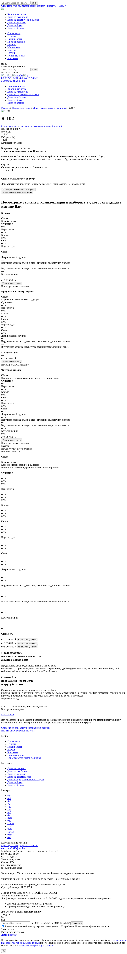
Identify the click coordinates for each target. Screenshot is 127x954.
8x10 (9, 818)
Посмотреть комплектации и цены (18, 189)
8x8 (9, 812)
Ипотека (11, 44)
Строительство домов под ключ (24, 758)
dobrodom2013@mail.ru (13, 81)
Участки (11, 50)
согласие (16, 926)
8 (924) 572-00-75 (29, 78)
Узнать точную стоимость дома (17, 193)
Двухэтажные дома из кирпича (49, 108)
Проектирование (16, 41)
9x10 (9, 834)
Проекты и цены (16, 86)
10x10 (10, 823)
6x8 (9, 798)
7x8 (9, 804)
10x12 (10, 832)
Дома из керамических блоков (23, 19)
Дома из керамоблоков (19, 776)
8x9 (9, 815)
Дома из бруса (14, 25)
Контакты (12, 58)
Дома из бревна (15, 28)
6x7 (9, 795)
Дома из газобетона (17, 17)
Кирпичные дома (16, 14)
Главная (5, 108)
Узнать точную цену (11, 283)
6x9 (9, 801)
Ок (3, 951)
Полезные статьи (16, 55)
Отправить (77, 923)
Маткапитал (13, 47)
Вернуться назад (10, 698)
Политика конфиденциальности (18, 730)
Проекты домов (15, 755)
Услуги (11, 53)
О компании (13, 33)
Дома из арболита (16, 22)
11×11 (10, 826)
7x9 (9, 806)
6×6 (9, 837)
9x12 (9, 829)
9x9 (9, 820)
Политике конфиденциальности (92, 926)
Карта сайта (7, 714)
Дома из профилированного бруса (25, 779)
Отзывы (11, 36)
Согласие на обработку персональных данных (25, 728)
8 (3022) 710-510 (9, 78)
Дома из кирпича (16, 768)
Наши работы (14, 39)
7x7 (9, 809)
